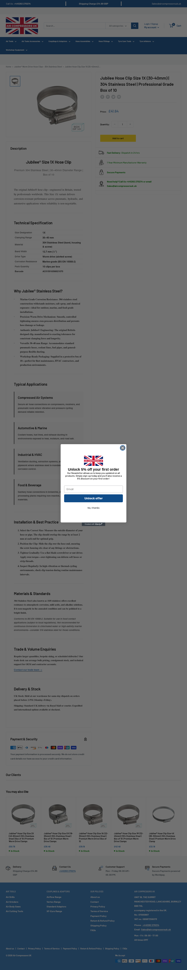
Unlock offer (93, 498)
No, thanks (93, 508)
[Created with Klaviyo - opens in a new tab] (93, 524)
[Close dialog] (122, 447)
